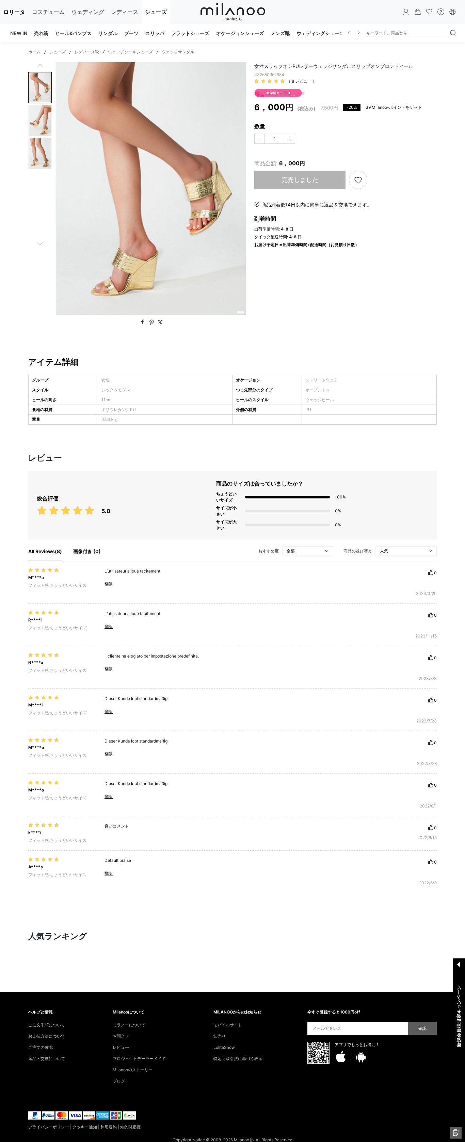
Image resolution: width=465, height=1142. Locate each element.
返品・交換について (46, 1058)
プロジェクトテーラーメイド (139, 1058)
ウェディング (87, 11)
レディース (124, 11)
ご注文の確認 (40, 1047)
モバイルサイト (227, 1024)
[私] (406, 12)
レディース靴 (87, 51)
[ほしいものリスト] (429, 12)
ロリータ (14, 11)
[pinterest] (152, 322)
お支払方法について (46, 1036)
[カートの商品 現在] (417, 12)
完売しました (300, 179)
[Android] (361, 1057)
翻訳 (109, 583)
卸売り (219, 1036)
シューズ (156, 11)
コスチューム (48, 11)
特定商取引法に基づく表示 (237, 1058)
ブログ (119, 1081)
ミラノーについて (129, 1024)
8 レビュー (302, 81)
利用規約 (108, 1126)
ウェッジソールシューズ (130, 51)
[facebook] (143, 322)
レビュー (121, 1047)
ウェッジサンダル (178, 51)
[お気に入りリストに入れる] (358, 180)
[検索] (453, 33)
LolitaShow (224, 1047)
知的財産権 (130, 1126)
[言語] (452, 12)
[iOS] (341, 1057)
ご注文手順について (46, 1024)
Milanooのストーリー (133, 1069)
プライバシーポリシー (48, 1126)
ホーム (34, 51)
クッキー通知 (85, 1126)
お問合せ (121, 1036)
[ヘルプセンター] (441, 12)
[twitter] (160, 322)
